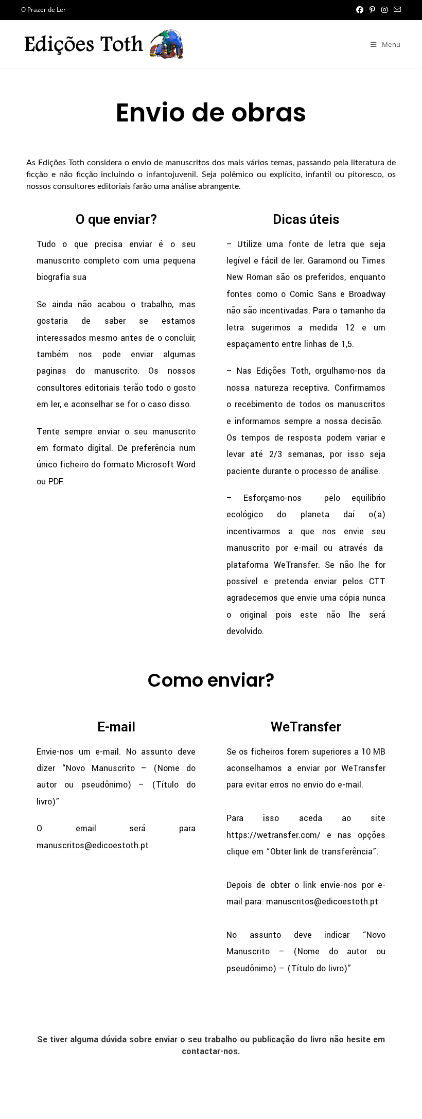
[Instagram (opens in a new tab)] (384, 10)
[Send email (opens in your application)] (396, 10)
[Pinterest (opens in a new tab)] (372, 10)
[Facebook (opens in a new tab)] (359, 10)
